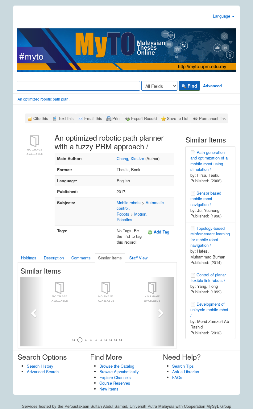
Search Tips (183, 366)
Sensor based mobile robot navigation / (205, 198)
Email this (93, 118)
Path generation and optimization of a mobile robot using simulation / (209, 160)
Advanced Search (43, 371)
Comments (81, 258)
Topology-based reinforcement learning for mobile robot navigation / (210, 236)
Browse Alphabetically (119, 371)
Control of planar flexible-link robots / (208, 277)
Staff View (138, 258)
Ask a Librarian (185, 371)
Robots (123, 214)
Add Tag (160, 232)
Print (116, 118)
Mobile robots (129, 202)
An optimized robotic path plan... (44, 98)
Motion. (140, 214)
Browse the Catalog (116, 366)
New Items (108, 389)
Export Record (144, 118)
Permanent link (212, 118)
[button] (32, 311)
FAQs (177, 377)
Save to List (178, 118)
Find (191, 86)
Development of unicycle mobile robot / (209, 309)
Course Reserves (114, 383)
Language (222, 16)
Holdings (28, 258)
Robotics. (125, 219)
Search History (40, 366)
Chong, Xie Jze (130, 158)
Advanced (212, 86)
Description (54, 258)
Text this (66, 118)
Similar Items (110, 258)
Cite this (40, 118)
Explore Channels (115, 377)
